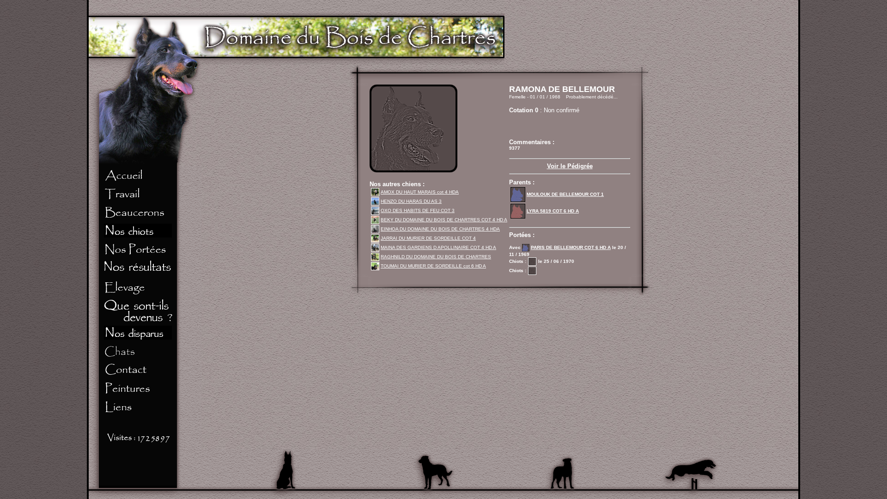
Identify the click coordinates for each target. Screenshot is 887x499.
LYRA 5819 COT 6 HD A (553, 210)
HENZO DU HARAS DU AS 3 (411, 201)
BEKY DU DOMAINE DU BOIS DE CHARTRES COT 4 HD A (444, 219)
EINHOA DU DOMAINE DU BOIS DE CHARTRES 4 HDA (440, 228)
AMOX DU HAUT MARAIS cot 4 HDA (420, 192)
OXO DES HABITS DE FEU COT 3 (418, 210)
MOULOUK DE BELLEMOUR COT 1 (565, 194)
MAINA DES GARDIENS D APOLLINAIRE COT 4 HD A (438, 247)
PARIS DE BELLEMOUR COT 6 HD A (571, 247)
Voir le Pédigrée (570, 166)
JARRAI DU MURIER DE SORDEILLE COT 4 (428, 238)
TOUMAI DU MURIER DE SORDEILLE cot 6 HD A (433, 265)
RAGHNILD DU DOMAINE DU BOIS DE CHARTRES (436, 256)
